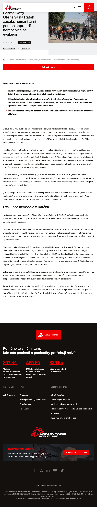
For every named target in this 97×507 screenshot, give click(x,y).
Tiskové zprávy (24, 42)
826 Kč (56, 363)
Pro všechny (25, 404)
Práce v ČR (8, 387)
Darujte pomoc (89, 8)
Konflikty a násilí (9, 49)
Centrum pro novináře (60, 400)
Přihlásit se (71, 453)
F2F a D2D (24, 409)
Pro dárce (24, 395)
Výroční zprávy (57, 395)
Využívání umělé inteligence (63, 418)
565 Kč (33, 363)
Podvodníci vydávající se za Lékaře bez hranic (71, 409)
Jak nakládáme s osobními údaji (49, 485)
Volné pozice (9, 395)
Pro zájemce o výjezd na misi (33, 400)
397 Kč (10, 363)
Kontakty (55, 413)
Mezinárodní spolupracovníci (64, 404)
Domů (4, 60)
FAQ (22, 387)
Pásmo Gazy (25, 49)
